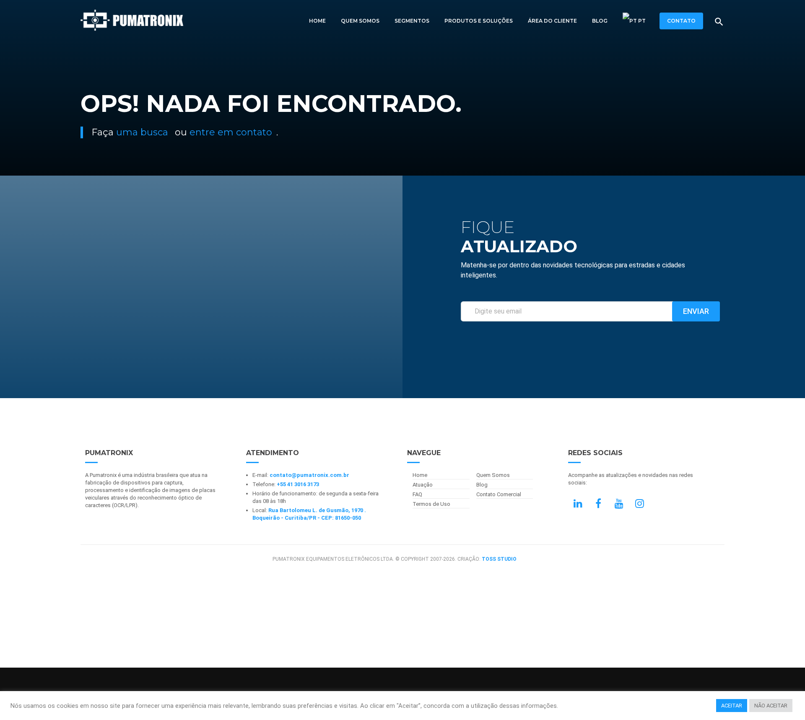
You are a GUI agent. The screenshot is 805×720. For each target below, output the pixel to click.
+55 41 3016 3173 (298, 484)
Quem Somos (360, 21)
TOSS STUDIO (499, 559)
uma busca (142, 132)
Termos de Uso (431, 504)
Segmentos (412, 21)
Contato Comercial (498, 494)
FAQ (417, 494)
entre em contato (231, 132)
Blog (600, 21)
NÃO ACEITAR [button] (770, 705)
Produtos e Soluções (478, 21)
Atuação (423, 485)
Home (317, 21)
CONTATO (681, 21)
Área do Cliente (552, 21)
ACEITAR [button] (731, 705)
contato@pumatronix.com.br (309, 475)
